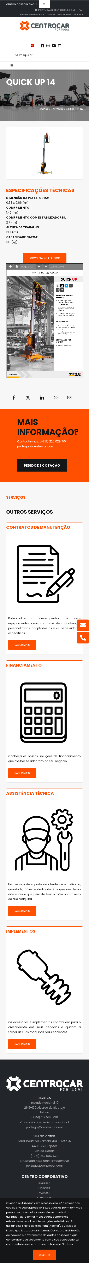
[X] (28, 398)
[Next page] (17, 266)
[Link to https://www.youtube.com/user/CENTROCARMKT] (54, 45)
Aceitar (44, 1255)
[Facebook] (14, 398)
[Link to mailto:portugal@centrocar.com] (83, 625)
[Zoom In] (46, 266)
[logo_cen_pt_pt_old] (44, 22)
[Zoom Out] (39, 266)
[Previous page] (10, 266)
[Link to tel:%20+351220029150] (83, 637)
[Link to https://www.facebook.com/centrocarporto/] (42, 45)
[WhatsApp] (55, 398)
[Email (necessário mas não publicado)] (69, 398)
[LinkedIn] (42, 398)
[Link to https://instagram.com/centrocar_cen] (48, 45)
